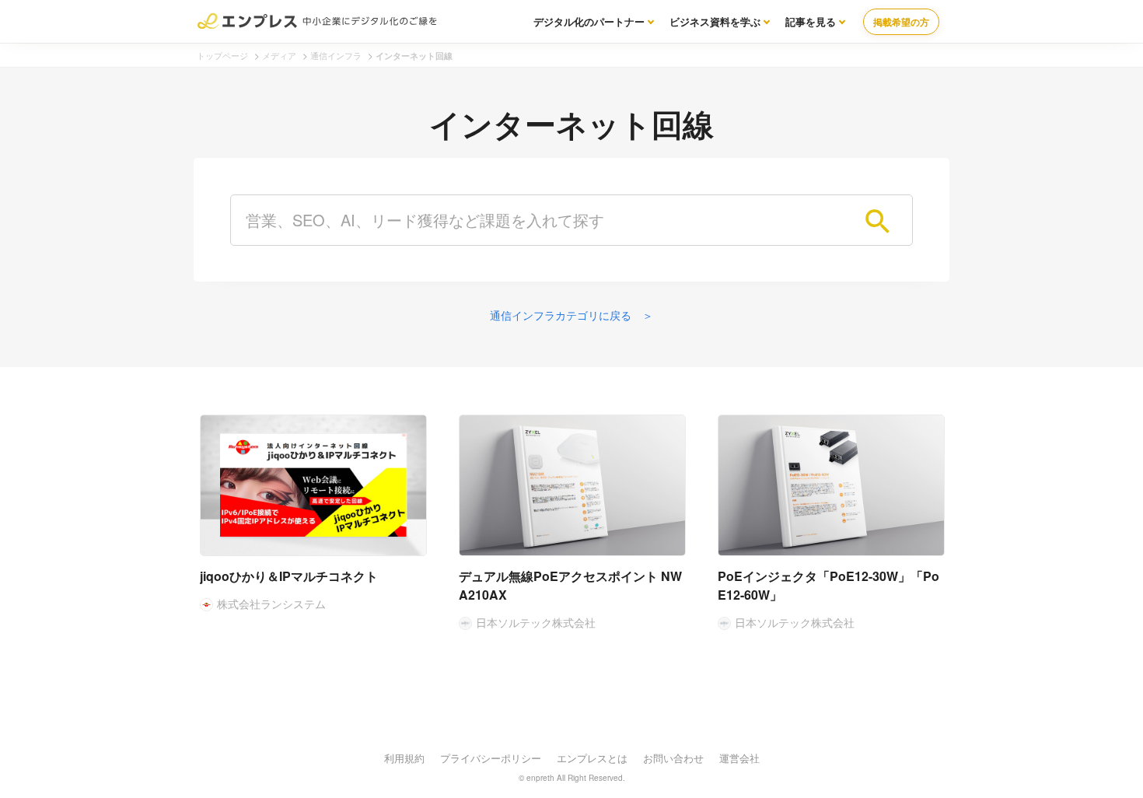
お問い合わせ (673, 758)
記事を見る (810, 21)
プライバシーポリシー (490, 758)
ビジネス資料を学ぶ (714, 21)
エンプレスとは (592, 758)
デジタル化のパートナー (589, 21)
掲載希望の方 (901, 22)
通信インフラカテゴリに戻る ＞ (571, 315)
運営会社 (739, 758)
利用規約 (404, 758)
